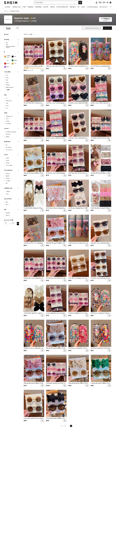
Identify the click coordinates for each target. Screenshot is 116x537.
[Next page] (73, 426)
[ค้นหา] (80, 2)
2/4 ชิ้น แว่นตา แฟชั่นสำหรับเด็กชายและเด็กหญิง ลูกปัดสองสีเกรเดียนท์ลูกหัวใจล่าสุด (56, 138)
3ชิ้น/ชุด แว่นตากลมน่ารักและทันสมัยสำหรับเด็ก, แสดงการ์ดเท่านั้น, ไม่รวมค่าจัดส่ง (56, 66)
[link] (100, 2)
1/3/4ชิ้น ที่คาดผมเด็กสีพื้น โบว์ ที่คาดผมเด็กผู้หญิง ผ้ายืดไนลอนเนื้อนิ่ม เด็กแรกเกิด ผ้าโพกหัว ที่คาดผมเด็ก (101, 173)
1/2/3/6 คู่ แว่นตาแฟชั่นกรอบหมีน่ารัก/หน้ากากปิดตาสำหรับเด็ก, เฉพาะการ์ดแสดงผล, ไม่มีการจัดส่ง (34, 66)
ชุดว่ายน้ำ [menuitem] (45, 7)
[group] (11, 42)
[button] (107, 2)
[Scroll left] (108, 7)
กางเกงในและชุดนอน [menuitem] (92, 7)
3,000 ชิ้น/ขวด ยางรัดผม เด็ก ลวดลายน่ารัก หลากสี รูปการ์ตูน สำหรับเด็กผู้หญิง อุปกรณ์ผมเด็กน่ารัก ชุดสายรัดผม (78, 243)
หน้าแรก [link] (6, 11)
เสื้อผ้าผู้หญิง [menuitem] (38, 7)
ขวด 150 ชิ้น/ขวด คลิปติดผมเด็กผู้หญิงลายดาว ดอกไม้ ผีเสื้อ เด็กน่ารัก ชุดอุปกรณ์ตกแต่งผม (101, 66)
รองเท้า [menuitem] (83, 7)
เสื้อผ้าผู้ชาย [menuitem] (73, 7)
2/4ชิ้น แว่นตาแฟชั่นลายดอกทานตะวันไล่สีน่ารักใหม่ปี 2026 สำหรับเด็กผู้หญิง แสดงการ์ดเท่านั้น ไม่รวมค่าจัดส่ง (101, 103)
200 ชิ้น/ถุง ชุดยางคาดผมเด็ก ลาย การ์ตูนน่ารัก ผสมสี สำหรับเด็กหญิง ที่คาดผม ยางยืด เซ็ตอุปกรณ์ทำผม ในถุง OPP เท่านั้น (78, 66)
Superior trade (21, 18)
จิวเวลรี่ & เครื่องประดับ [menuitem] (62, 7)
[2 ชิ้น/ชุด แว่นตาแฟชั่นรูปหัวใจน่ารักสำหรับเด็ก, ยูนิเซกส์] (78, 123)
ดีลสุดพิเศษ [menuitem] (30, 7)
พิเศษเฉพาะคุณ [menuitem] (17, 7)
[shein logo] (10, 2)
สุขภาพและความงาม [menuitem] (105, 7)
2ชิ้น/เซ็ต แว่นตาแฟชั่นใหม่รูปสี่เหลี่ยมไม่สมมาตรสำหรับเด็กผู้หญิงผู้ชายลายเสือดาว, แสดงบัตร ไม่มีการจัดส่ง (101, 243)
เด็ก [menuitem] (78, 7)
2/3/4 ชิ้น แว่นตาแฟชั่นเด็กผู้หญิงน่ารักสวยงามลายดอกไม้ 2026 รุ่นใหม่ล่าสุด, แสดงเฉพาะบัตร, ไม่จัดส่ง (56, 103)
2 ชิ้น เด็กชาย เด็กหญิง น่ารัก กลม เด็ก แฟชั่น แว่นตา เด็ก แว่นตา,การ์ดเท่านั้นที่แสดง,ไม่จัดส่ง (78, 278)
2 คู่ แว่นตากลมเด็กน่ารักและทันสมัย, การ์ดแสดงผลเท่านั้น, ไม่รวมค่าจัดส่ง (34, 418)
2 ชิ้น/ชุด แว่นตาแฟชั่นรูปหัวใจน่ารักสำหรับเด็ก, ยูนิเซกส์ (78, 138)
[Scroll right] (110, 7)
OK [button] (18, 223)
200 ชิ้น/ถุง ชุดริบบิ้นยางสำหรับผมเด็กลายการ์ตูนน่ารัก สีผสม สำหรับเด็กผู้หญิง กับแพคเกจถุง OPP (101, 348)
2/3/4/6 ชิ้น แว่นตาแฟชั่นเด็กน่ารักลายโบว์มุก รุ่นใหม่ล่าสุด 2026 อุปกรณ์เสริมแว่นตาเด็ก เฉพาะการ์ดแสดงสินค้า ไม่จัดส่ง (34, 278)
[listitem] (22, 21)
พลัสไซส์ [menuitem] (52, 7)
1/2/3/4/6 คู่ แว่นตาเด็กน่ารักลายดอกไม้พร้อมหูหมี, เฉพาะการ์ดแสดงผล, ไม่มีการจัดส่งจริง (56, 278)
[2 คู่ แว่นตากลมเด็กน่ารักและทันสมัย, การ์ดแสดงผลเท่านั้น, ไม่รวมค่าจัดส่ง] (34, 403)
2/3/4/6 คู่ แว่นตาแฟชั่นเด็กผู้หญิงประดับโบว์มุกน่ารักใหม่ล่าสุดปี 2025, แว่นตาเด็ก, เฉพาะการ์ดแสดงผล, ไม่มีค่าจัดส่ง (56, 173)
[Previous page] (69, 426)
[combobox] (29, 34)
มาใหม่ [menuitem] (24, 7)
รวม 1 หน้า (63, 426)
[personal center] (96, 2)
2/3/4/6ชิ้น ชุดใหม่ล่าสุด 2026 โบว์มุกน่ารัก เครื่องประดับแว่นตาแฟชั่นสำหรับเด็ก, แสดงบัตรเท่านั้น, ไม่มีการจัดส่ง (56, 383)
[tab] (8, 28)
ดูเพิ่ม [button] (8, 89)
